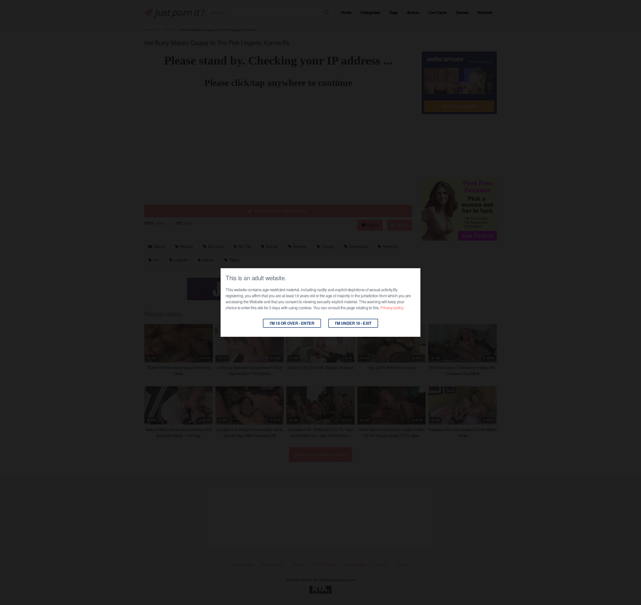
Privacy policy (391, 308)
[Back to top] (627, 589)
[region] (65, 568)
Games (462, 12)
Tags (393, 12)
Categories (370, 12)
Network (485, 12)
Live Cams (437, 12)
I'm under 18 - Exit (353, 323)
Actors (413, 12)
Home (346, 12)
